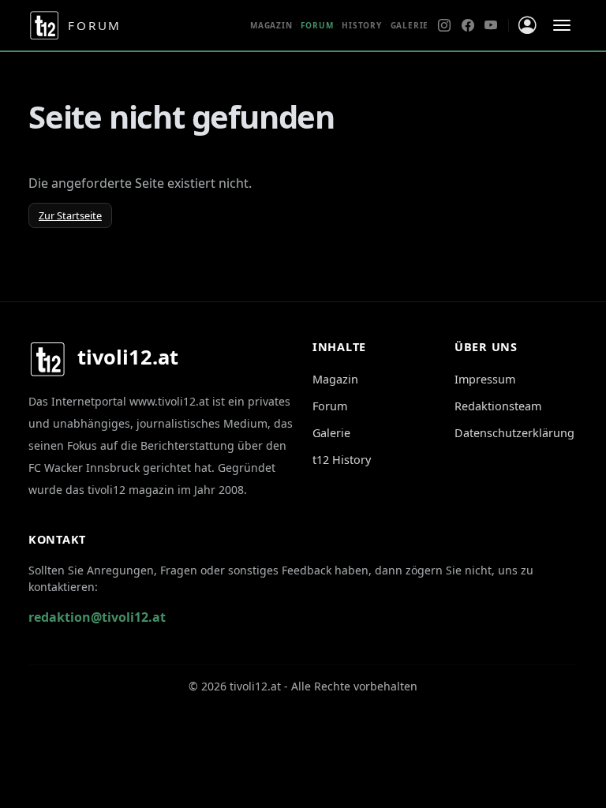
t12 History (341, 459)
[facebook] (468, 25)
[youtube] (490, 25)
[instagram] (444, 25)
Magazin (271, 25)
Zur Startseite (70, 215)
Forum (329, 405)
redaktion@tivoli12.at (97, 617)
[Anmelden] (527, 26)
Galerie (410, 25)
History (362, 25)
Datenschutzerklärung (514, 432)
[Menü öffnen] (562, 25)
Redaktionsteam (497, 405)
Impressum (484, 379)
